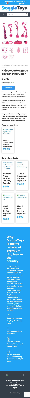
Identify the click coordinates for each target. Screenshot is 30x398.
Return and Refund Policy (15, 385)
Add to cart (8, 87)
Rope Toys (9, 65)
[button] (25, 22)
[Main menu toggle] (3, 14)
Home (3, 65)
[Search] (27, 14)
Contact (15, 388)
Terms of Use (15, 384)
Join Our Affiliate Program (15, 393)
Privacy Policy (15, 383)
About (15, 387)
